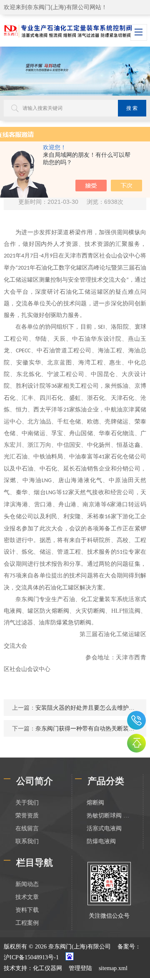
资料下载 (27, 910)
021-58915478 (136, 720)
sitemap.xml (113, 968)
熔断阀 (95, 803)
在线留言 (27, 828)
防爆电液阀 (101, 841)
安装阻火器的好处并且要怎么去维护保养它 (90, 707)
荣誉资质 (27, 815)
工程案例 (27, 923)
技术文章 (27, 897)
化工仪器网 (47, 968)
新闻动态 (27, 884)
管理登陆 (80, 968)
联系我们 (27, 841)
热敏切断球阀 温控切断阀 (109, 815)
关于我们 (27, 803)
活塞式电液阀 (104, 828)
